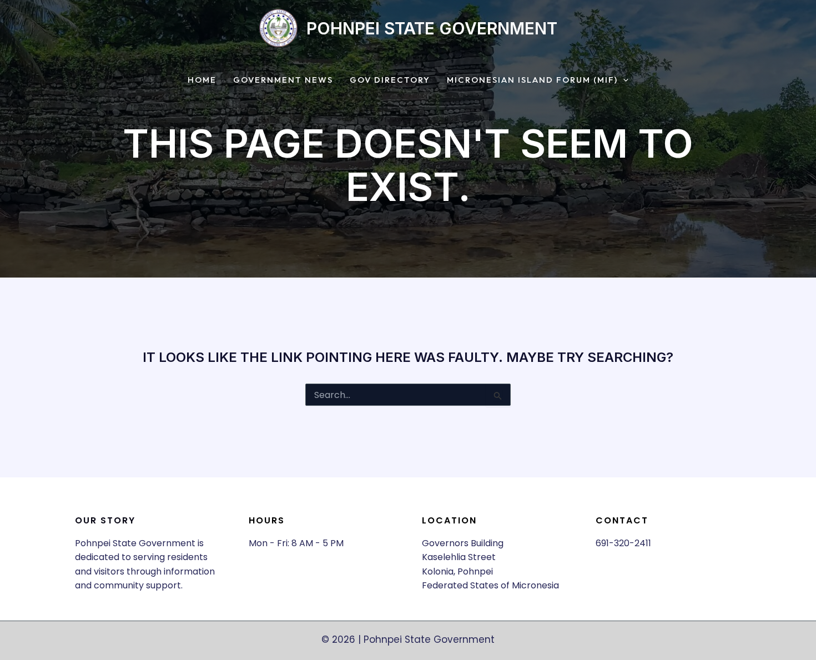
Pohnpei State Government (431, 28)
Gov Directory (390, 80)
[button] (623, 80)
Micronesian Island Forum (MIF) (532, 80)
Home (202, 80)
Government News (283, 80)
